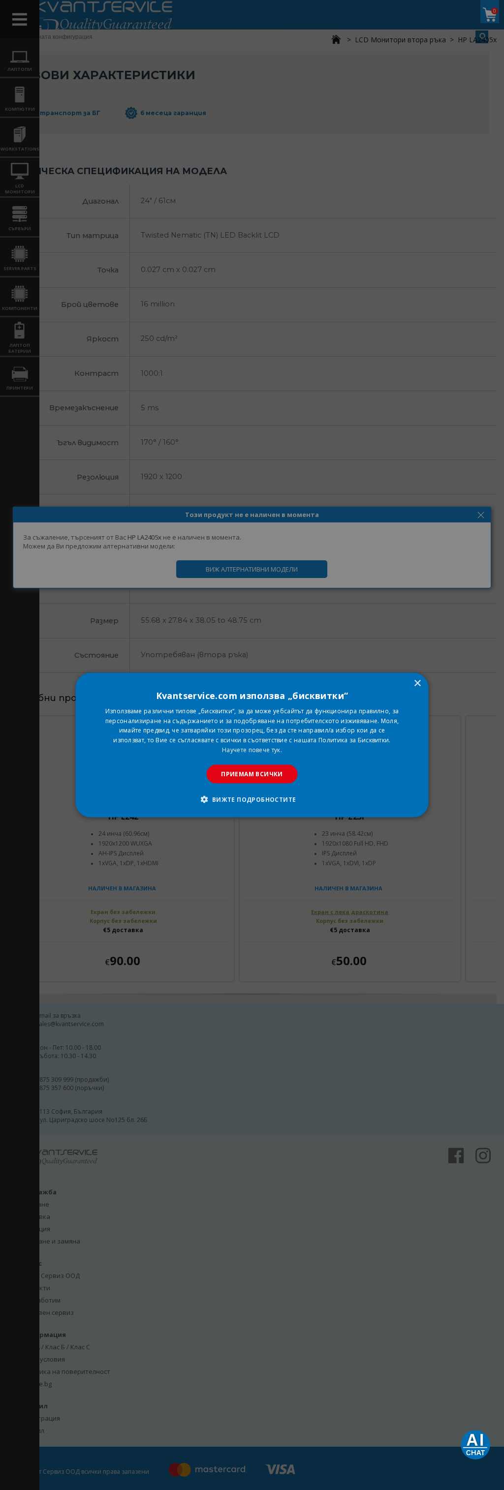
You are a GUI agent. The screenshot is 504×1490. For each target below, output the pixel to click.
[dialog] (252, 745)
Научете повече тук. (252, 750)
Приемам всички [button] (252, 773)
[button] (252, 799)
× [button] (417, 683)
